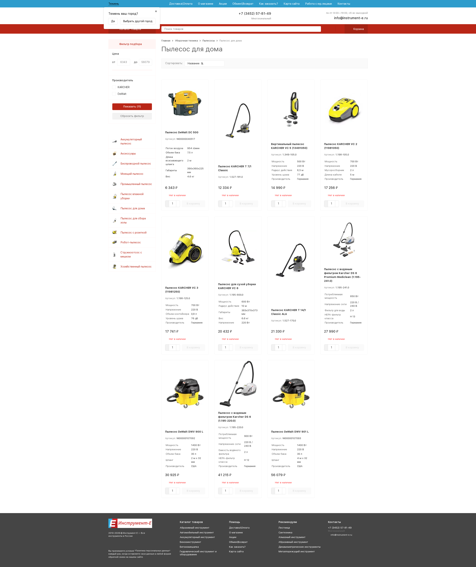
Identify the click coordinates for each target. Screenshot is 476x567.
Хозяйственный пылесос (136, 266)
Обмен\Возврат (242, 3)
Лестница (284, 527)
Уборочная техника (186, 40)
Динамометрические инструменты (300, 546)
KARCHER (124, 87)
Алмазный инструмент (292, 537)
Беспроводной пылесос (135, 163)
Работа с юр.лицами (318, 3)
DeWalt (122, 93)
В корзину (193, 203)
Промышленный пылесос (136, 184)
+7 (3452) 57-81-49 (255, 13)
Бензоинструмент (190, 542)
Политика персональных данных (152, 551)
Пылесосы (208, 40)
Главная (165, 40)
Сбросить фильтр (132, 116)
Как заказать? (268, 3)
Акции (223, 3)
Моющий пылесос (131, 173)
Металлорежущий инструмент (297, 551)
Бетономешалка (189, 546)
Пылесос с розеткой (133, 232)
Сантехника (285, 532)
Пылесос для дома (132, 208)
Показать (129, 106)
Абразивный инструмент (194, 527)
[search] (316, 29)
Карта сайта (292, 3)
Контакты (343, 3)
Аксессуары (128, 153)
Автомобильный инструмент (197, 532)
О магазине (205, 3)
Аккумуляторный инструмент (197, 537)
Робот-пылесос (130, 242)
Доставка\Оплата (180, 3)
